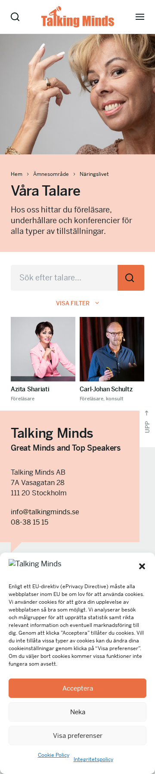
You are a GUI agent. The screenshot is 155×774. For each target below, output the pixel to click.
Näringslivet (94, 174)
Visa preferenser (77, 735)
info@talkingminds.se (45, 511)
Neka (77, 712)
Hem (16, 174)
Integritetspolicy (93, 759)
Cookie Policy (53, 755)
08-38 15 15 (29, 522)
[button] (142, 566)
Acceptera (77, 688)
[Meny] (140, 17)
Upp (147, 426)
